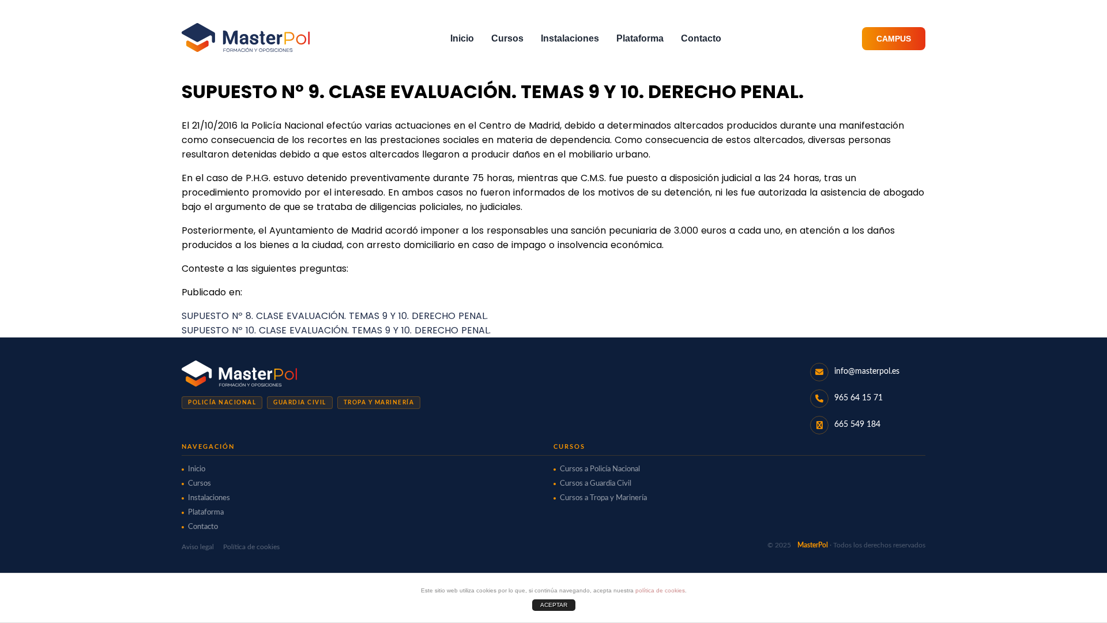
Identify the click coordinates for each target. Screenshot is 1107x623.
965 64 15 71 (858, 398)
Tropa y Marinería (379, 403)
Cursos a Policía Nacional (600, 469)
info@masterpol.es (866, 371)
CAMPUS (893, 38)
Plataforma (640, 38)
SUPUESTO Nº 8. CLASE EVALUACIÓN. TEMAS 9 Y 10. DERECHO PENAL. (335, 315)
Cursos (507, 38)
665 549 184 (857, 425)
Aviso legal (198, 546)
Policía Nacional (222, 403)
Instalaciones (570, 38)
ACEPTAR (553, 605)
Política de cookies (251, 546)
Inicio (462, 38)
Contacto (701, 38)
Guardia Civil (299, 403)
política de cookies (660, 590)
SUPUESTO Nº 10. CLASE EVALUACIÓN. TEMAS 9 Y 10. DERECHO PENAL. (336, 330)
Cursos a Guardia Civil (595, 483)
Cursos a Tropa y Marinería (603, 498)
